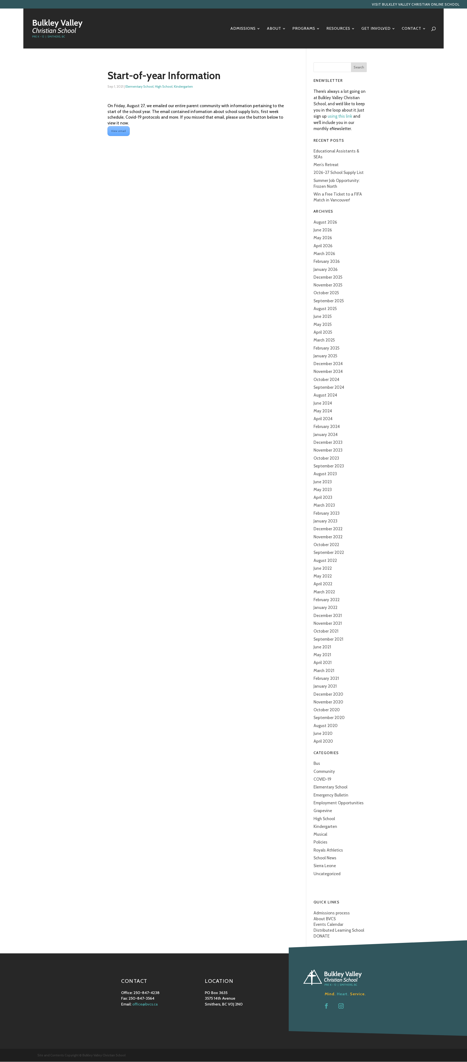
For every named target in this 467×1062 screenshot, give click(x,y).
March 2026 (324, 253)
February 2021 (326, 678)
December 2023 (328, 442)
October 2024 (326, 379)
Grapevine (323, 810)
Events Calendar (328, 924)
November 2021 (328, 623)
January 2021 (325, 686)
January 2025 (325, 355)
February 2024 (327, 426)
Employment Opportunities (339, 802)
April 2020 (323, 741)
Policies (320, 842)
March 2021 (324, 670)
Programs (303, 29)
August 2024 (325, 395)
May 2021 (322, 654)
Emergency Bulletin (331, 795)
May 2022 (323, 576)
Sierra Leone (325, 865)
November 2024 (328, 371)
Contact (411, 29)
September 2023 (329, 466)
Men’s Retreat (326, 164)
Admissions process (332, 912)
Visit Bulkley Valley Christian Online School (416, 5)
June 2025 (323, 316)
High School (163, 86)
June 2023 (323, 481)
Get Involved (376, 29)
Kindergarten (183, 86)
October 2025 (326, 292)
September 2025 (329, 300)
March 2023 (324, 505)
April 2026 (323, 245)
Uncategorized (327, 873)
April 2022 (323, 583)
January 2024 (326, 434)
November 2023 (328, 450)
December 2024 (328, 363)
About (274, 29)
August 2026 (325, 222)
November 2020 (328, 702)
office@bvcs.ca (145, 1004)
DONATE (322, 936)
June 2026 (323, 230)
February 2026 (327, 261)
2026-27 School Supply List (339, 172)
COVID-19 (322, 779)
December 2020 (328, 694)
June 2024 (323, 403)
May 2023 (323, 489)
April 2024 (323, 418)
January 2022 (325, 607)
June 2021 (322, 647)
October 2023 (326, 458)
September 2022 (329, 552)
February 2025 (327, 348)
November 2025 (328, 285)
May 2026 (323, 237)
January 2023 (325, 521)
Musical (320, 834)
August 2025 (325, 308)
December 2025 (328, 277)
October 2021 (326, 631)
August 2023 (325, 473)
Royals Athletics (328, 850)
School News (325, 857)
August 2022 (325, 560)
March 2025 (324, 340)
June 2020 (323, 733)
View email (118, 131)
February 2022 (327, 599)
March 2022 (324, 591)
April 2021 (323, 662)
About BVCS (325, 918)
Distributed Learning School (339, 930)
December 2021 (328, 615)
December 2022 (328, 528)
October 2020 (327, 709)
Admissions (243, 29)
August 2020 (326, 725)
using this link (340, 116)
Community (324, 771)
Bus (317, 763)
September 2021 (328, 639)
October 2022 (326, 544)
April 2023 (323, 497)
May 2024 (323, 410)
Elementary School (139, 86)
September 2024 (329, 387)
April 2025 (323, 332)
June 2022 (323, 568)
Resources (338, 29)
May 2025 (323, 324)
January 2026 (326, 269)
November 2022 (328, 536)
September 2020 (329, 717)
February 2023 (327, 513)
